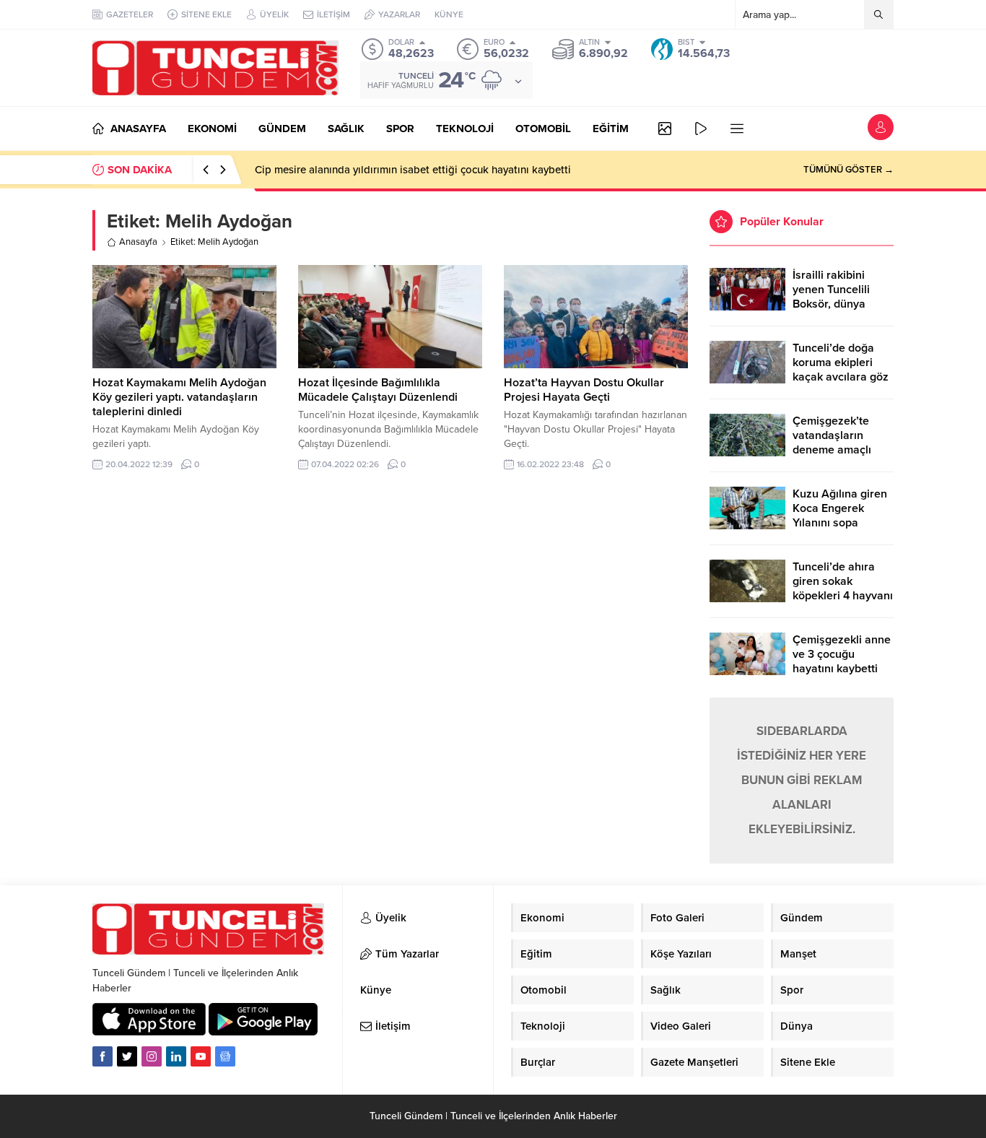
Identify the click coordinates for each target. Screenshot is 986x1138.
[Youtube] (201, 1056)
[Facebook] (102, 1056)
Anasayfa (138, 242)
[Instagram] (151, 1056)
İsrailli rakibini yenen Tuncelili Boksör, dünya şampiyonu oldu (833, 297)
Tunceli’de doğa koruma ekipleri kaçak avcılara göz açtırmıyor (841, 370)
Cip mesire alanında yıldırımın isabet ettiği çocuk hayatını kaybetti (413, 169)
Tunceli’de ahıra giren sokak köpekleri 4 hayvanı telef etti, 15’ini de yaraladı (843, 596)
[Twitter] (127, 1056)
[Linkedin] (176, 1056)
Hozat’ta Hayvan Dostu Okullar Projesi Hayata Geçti (584, 389)
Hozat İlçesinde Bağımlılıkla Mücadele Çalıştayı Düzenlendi (378, 389)
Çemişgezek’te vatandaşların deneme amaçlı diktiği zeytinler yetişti (832, 450)
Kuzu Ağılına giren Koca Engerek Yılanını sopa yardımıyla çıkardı (840, 515)
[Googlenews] (225, 1056)
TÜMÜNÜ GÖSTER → (848, 169)
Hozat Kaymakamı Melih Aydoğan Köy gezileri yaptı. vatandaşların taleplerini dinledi (179, 397)
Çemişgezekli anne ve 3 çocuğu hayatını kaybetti (842, 654)
